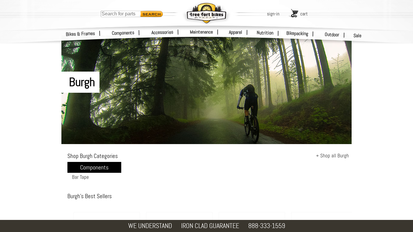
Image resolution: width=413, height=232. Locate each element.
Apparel (235, 32)
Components (123, 32)
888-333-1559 (266, 225)
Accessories (162, 32)
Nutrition (265, 32)
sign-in (273, 14)
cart (304, 14)
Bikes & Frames (80, 33)
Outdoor (332, 34)
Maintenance (201, 32)
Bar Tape (80, 177)
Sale (357, 35)
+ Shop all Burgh (332, 155)
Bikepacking (297, 33)
